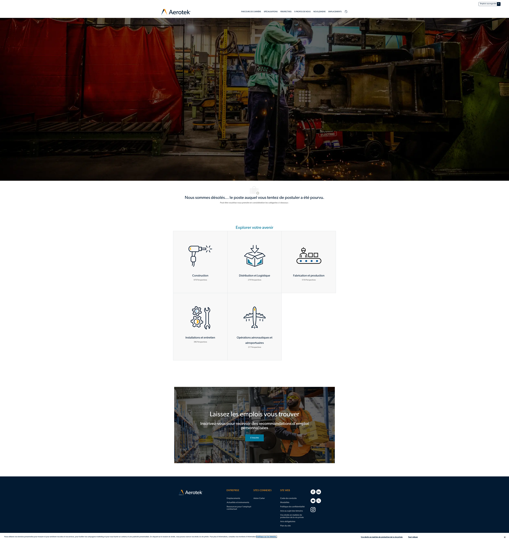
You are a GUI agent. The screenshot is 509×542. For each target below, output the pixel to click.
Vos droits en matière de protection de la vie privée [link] (292, 516)
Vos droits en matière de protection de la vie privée (382, 537)
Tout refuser (413, 537)
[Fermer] (505, 537)
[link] (175, 12)
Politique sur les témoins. (266, 537)
